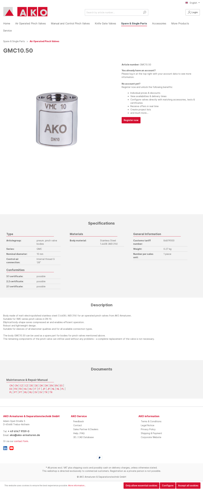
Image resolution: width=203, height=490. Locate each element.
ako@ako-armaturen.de (25, 435)
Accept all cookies (188, 485)
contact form (21, 441)
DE (31, 385)
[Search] (144, 12)
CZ (21, 385)
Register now (131, 120)
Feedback (78, 421)
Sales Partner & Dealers (85, 429)
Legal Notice (147, 425)
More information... (77, 485)
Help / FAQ (79, 433)
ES (61, 385)
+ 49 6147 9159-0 (18, 431)
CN (11, 385)
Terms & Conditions (151, 421)
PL (63, 389)
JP (44, 389)
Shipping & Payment (151, 433)
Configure (168, 485)
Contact (77, 425)
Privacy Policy (148, 429)
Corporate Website (151, 437)
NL (53, 389)
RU (25, 392)
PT (15, 392)
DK (41, 385)
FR (15, 389)
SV (35, 392)
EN (51, 385)
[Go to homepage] (25, 11)
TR (45, 392)
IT (35, 389)
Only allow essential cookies (141, 485)
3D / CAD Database (83, 437)
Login (194, 12)
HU (25, 389)
